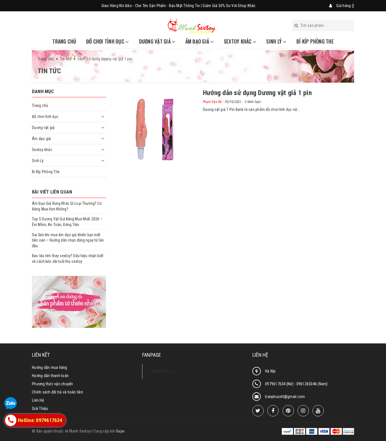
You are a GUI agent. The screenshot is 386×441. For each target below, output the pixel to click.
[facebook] (273, 410)
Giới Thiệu (40, 408)
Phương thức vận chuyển (52, 384)
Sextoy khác (238, 41)
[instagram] (303, 410)
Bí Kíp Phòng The (315, 41)
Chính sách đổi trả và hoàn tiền (57, 392)
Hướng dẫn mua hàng (49, 367)
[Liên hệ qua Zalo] (10, 403)
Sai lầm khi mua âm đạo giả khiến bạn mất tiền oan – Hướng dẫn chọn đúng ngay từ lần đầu (68, 240)
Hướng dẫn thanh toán (50, 375)
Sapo (120, 431)
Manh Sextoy (163, 371)
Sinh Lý (274, 41)
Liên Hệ (38, 400)
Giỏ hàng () (345, 5)
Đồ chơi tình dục (105, 41)
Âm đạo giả (198, 41)
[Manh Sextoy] (191, 25)
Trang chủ (64, 41)
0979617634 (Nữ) (279, 384)
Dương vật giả (155, 41)
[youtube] (318, 410)
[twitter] (258, 410)
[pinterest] (288, 410)
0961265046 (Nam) (312, 384)
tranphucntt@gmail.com (285, 396)
